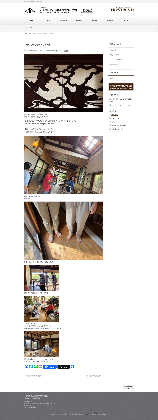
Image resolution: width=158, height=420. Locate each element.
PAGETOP (128, 387)
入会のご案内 (114, 55)
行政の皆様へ (114, 65)
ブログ (66, 51)
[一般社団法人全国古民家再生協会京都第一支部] (58, 11)
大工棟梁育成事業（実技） (33, 376)
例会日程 (113, 50)
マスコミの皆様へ (116, 60)
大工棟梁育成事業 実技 (94, 376)
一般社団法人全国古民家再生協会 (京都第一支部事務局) (76, 414)
